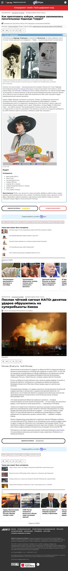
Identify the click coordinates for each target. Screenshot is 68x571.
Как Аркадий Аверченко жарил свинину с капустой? (23, 235)
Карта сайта (46, 531)
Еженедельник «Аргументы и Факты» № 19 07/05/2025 (47, 26)
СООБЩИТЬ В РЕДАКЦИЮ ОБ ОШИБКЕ (20, 533)
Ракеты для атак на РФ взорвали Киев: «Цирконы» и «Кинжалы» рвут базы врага (31, 473)
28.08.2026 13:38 (6, 297)
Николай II (18, 90)
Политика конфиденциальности (20, 559)
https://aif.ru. (51, 556)
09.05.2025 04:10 (6, 12)
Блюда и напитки (13, 26)
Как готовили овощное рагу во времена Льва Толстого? (24, 252)
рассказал (60, 430)
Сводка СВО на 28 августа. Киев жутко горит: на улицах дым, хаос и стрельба (30, 484)
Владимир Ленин (28, 90)
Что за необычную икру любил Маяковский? (21, 247)
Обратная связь (28, 531)
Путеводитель (38, 531)
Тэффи (34, 40)
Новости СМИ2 (7, 260)
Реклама (13, 529)
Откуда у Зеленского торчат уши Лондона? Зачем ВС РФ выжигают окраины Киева (32, 479)
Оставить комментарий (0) (53, 208)
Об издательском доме (24, 529)
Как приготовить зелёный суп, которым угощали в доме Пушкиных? (28, 241)
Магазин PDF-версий (16, 531)
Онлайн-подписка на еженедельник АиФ (43, 529)
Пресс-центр (59, 529)
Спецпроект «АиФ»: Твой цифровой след (34, 8)
